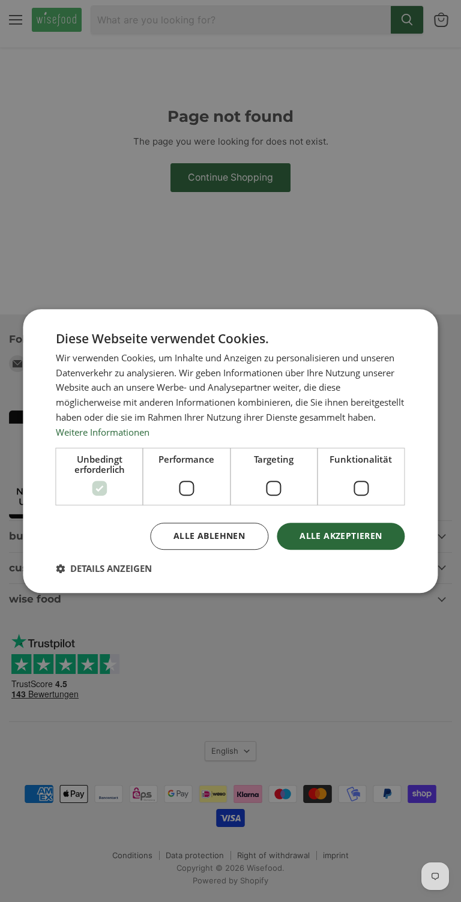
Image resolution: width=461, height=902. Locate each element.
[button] (104, 568)
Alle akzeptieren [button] (341, 536)
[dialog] (230, 451)
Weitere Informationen (102, 432)
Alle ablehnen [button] (209, 536)
